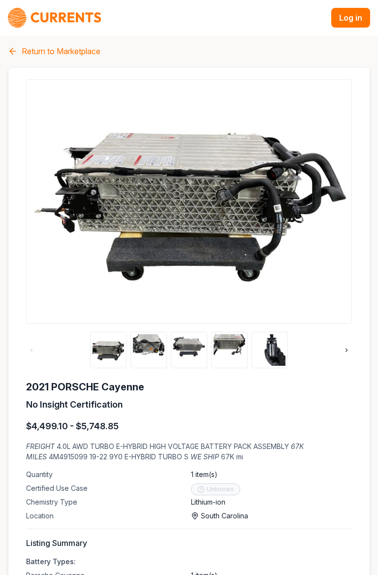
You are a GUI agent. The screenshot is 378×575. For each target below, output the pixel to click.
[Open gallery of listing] (189, 201)
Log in (350, 18)
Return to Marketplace (61, 51)
